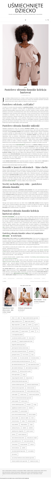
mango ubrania (29, 377)
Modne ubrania (44, 470)
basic (3, 176)
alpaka (24, 324)
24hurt (13, 318)
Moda (25, 87)
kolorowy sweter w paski (25, 371)
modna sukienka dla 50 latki (33, 391)
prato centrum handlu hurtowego (19, 414)
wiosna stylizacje (15, 447)
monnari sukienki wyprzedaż (18, 404)
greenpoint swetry (16, 354)
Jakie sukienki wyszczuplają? (32, 367)
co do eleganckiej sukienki (17, 334)
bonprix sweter (24, 331)
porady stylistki (24, 411)
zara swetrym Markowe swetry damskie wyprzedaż (23, 457)
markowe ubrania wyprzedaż (18, 391)
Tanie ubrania (14, 444)
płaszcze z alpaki (24, 417)
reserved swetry (15, 421)
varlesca (43, 278)
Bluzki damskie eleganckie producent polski (21, 328)
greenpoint (31, 351)
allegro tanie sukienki (29, 321)
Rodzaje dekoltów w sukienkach (37, 472)
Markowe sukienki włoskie (32, 384)
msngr (35, 404)
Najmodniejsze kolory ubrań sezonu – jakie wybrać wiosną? (8, 310)
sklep (3, 227)
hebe (32, 354)
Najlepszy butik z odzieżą (25, 472)
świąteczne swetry (34, 461)
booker (32, 331)
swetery (13, 434)
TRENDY (24, 470)
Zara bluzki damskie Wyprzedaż (18, 451)
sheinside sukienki (31, 421)
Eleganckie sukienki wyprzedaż (18, 344)
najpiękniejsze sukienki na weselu (19, 407)
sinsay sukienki (15, 424)
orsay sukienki (15, 411)
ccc (37, 331)
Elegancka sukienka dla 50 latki (25, 341)
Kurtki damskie (36, 473)
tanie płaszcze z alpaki (32, 437)
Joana (5, 281)
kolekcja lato (14, 371)
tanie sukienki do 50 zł (16, 441)
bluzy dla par (35, 328)
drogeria (28, 473)
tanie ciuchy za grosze (28, 278)
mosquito (29, 404)
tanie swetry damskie (28, 441)
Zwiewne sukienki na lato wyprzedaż (19, 461)
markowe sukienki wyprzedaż (18, 384)
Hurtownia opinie (37, 470)
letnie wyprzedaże (11, 278)
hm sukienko (14, 357)
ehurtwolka (14, 341)
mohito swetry (24, 401)
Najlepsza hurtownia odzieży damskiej (10, 261)
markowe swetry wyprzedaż (18, 387)
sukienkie (31, 427)
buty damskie (23, 473)
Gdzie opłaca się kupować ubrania (19, 351)
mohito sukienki (15, 401)
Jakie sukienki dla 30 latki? (33, 364)
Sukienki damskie (8, 470)
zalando (23, 447)
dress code (31, 338)
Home (31, 473)
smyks (31, 424)
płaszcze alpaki (15, 417)
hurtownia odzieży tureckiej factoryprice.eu (21, 361)
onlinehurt (31, 407)
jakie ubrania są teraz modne (21, 273)
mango (24, 374)
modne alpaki (14, 394)
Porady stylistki (20, 470)
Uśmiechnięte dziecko (25, 8)
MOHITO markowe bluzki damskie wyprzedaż (21, 397)
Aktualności (14, 470)
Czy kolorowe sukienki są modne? (19, 338)
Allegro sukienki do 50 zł (17, 321)
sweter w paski (29, 431)
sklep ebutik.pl (24, 424)
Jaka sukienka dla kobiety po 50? (18, 364)
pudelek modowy (30, 470)
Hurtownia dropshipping (8, 216)
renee (32, 417)
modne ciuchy (23, 394)
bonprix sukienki (15, 331)
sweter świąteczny (22, 434)
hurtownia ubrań (21, 144)
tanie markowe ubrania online (18, 437)
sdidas (23, 421)
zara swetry (14, 454)
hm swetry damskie (24, 357)
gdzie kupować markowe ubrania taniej (20, 347)
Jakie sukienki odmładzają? (17, 367)
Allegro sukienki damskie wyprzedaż (30, 318)
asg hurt (36, 324)
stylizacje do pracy (16, 427)
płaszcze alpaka (32, 414)
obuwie (40, 473)
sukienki (24, 427)
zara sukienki (31, 451)
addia (19, 318)
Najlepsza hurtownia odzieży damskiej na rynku (11, 473)
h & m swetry (25, 354)
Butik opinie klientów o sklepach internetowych (11, 472)
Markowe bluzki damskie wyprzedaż (19, 381)
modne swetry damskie (34, 394)
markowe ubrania (19, 278)
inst (34, 361)
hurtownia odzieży (35, 357)
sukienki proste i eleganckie (17, 431)
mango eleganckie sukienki (17, 377)
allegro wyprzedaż (16, 324)
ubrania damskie (11, 180)
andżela (4, 278)
